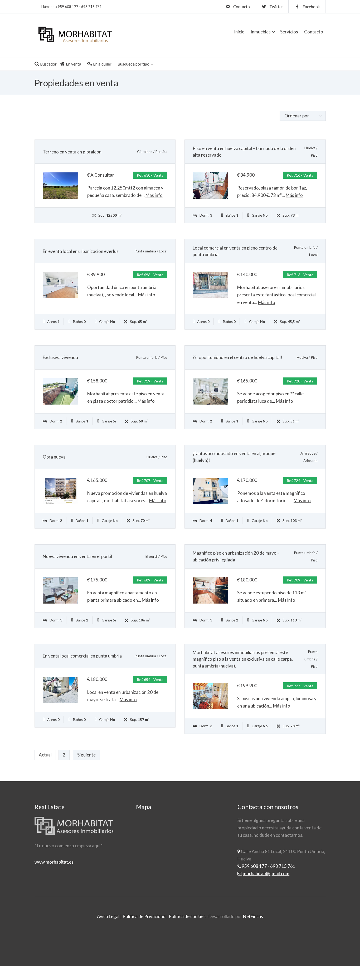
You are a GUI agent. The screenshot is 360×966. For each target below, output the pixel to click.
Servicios (289, 31)
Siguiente (86, 755)
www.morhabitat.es (54, 862)
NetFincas (253, 916)
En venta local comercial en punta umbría (82, 656)
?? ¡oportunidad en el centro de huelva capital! (237, 357)
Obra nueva (54, 457)
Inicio (239, 31)
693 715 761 (91, 6)
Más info (154, 195)
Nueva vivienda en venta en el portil (77, 556)
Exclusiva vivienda (60, 357)
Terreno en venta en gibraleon (72, 152)
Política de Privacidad (144, 916)
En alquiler (102, 64)
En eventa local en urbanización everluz (81, 251)
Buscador (48, 64)
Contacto (313, 31)
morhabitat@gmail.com (266, 873)
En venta (73, 64)
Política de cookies (187, 916)
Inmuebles (261, 31)
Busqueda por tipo (133, 64)
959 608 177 (68, 6)
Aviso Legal (108, 916)
